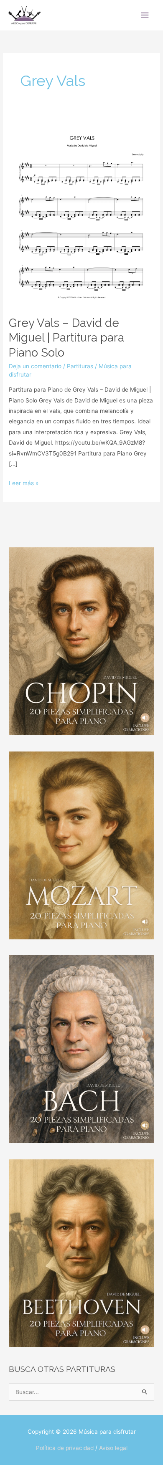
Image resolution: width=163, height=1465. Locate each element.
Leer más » (23, 482)
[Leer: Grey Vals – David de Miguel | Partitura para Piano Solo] (81, 212)
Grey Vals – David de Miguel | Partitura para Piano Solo (66, 337)
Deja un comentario (35, 366)
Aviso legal (113, 1448)
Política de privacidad (65, 1448)
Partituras (80, 366)
